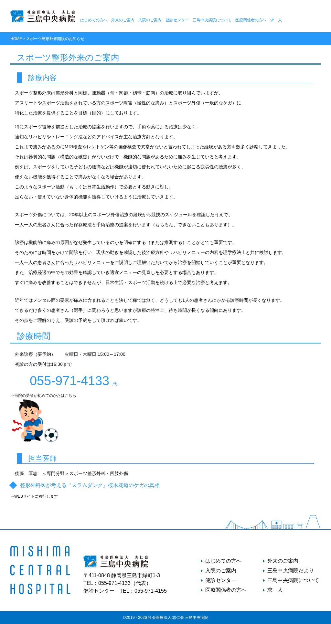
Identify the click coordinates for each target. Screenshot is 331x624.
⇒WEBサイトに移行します (34, 496)
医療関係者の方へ (250, 20)
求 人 (276, 20)
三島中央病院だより (290, 570)
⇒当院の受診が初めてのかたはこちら (43, 395)
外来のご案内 (122, 20)
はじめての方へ (93, 20)
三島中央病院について (212, 20)
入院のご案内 (150, 20)
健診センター (177, 20)
